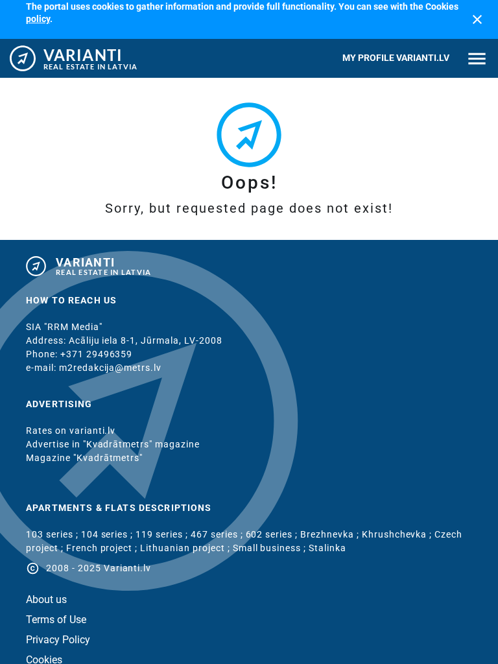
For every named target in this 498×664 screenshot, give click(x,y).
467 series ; (218, 534)
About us (46, 600)
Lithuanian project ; (186, 548)
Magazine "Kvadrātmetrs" (84, 458)
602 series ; (273, 534)
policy (38, 19)
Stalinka (327, 548)
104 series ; (108, 534)
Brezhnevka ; (331, 534)
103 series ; (53, 534)
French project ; (103, 548)
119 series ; (163, 534)
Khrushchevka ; (398, 534)
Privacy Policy (58, 640)
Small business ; (271, 548)
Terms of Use (56, 620)
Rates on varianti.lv (70, 430)
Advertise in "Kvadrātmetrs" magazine (113, 444)
